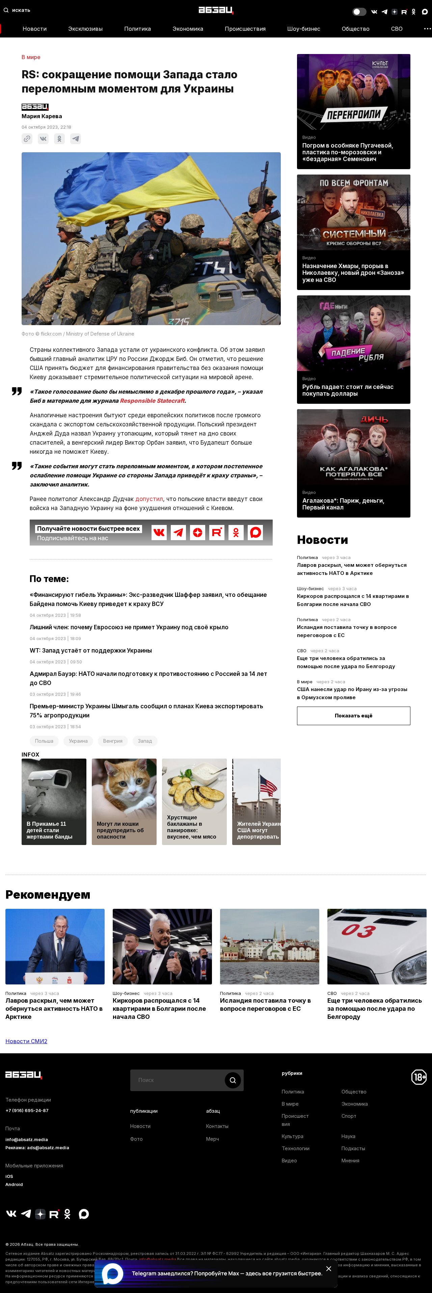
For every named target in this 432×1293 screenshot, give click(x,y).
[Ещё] (427, 29)
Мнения (350, 1160)
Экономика (187, 28)
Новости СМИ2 (26, 1041)
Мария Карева (42, 116)
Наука (348, 1136)
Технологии (295, 1148)
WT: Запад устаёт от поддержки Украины (91, 650)
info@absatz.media (26, 1139)
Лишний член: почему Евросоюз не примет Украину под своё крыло (129, 627)
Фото (136, 1139)
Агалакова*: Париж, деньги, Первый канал (343, 504)
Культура (292, 1136)
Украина (78, 741)
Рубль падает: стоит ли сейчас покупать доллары (348, 390)
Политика (137, 28)
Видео (309, 137)
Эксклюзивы (85, 28)
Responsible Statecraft (152, 400)
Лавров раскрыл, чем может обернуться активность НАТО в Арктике (54, 1008)
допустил (149, 499)
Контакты (217, 1126)
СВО (397, 28)
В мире (31, 57)
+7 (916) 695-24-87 (27, 1110)
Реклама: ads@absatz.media (37, 1147)
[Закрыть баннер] (328, 1268)
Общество (356, 28)
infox (31, 754)
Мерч (212, 1139)
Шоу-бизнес (303, 28)
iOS (9, 1176)
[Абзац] (216, 10)
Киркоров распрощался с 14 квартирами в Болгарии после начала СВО (159, 1008)
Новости (35, 28)
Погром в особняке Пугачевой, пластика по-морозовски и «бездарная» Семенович (347, 152)
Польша (44, 741)
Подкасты (353, 1148)
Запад (145, 741)
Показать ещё (354, 715)
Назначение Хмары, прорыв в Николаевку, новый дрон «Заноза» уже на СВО (353, 273)
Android (14, 1184)
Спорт (349, 1116)
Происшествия (245, 28)
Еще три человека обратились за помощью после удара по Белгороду (374, 1008)
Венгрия (113, 741)
